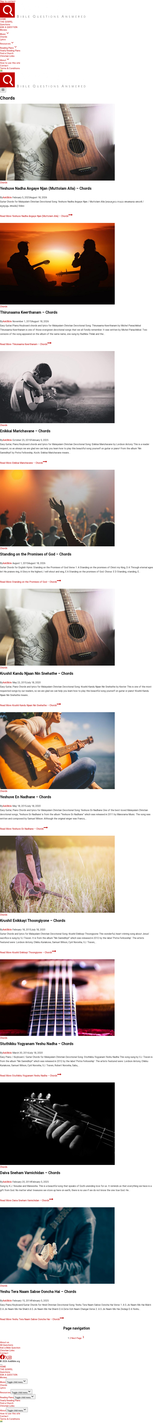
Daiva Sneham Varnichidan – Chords (30, 1173)
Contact (4, 65)
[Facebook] (2, 1358)
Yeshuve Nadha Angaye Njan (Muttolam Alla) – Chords (45, 188)
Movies (3, 30)
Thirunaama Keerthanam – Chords (28, 312)
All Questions (6, 1345)
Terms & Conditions (10, 68)
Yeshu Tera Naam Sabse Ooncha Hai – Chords (38, 1291)
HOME (3, 19)
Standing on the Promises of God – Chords (35, 554)
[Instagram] (10, 1358)
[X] (6, 1358)
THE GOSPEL (6, 21)
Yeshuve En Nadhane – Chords (25, 797)
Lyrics (3, 39)
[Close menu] (1, 1364)
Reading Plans (7, 1397)
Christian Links (7, 56)
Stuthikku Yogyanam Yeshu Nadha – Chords (36, 1044)
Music (3, 1382)
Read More (34, 216)
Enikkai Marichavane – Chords (25, 431)
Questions (5, 24)
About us (4, 1342)
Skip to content (7, 1)
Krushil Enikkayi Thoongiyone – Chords (32, 920)
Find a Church (6, 53)
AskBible (7, 197)
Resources (5, 1392)
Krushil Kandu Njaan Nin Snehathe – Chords (36, 673)
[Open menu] (3, 89)
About (3, 1410)
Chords (3, 36)
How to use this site (10, 63)
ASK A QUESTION (8, 27)
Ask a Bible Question (10, 1347)
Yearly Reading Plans (10, 50)
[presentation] (76, 142)
